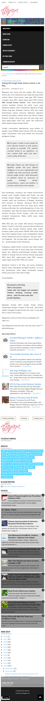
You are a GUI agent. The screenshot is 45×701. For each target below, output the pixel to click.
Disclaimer (33, 2)
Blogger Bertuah (35, 451)
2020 (5, 642)
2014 (5, 658)
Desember (9, 668)
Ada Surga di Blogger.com (20, 370)
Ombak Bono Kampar (24, 464)
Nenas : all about (8, 464)
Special (15, 470)
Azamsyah (6, 39)
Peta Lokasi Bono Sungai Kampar (17, 676)
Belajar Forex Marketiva (18, 451)
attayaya (27, 690)
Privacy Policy (23, 2)
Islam (22, 457)
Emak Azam (6, 34)
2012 (5, 663)
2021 (5, 639)
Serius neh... (30, 467)
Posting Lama (38, 418)
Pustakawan (19, 467)
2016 (5, 652)
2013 (5, 660)
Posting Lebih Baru (8, 418)
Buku (4, 454)
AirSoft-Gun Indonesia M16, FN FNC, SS (24, 549)
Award (4, 451)
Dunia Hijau (12, 454)
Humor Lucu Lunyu (34, 454)
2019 (5, 644)
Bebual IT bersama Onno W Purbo (24, 397)
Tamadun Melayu (9, 62)
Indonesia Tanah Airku (10, 457)
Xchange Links (7, 477)
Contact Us (12, 2)
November (9, 671)
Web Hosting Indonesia (10, 679)
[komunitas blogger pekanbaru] (13, 486)
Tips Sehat (23, 470)
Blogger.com (26, 693)
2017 (5, 650)
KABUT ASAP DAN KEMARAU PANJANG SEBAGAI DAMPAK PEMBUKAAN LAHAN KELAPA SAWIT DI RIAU (24, 577)
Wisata (28, 473)
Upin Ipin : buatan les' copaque (13, 473)
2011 (5, 666)
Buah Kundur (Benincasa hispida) (21, 591)
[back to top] (40, 697)
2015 (5, 655)
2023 (5, 636)
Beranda (7, 28)
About (4, 2)
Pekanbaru (38, 464)
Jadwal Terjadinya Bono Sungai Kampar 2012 (21, 674)
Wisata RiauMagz (9, 51)
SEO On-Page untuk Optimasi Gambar (25, 384)
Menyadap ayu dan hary (23, 460)
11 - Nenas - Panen (9, 510)
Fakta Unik (22, 454)
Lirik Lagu (30, 457)
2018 (5, 647)
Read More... (32, 350)
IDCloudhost (24, 679)
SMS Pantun (6, 470)
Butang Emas (7, 56)
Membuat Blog (18, 88)
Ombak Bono (7, 45)
